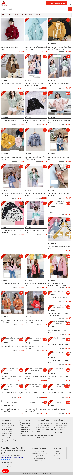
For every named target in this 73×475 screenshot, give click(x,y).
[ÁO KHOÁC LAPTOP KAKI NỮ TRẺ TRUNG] (36, 187)
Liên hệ (58, 458)
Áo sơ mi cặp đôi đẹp (44, 427)
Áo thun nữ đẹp (6, 435)
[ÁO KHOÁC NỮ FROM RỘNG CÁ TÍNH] (12, 340)
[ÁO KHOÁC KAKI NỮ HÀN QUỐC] (13, 77)
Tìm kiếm (70, 9)
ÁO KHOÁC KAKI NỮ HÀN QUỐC (11, 84)
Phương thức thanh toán (39, 456)
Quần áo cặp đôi (42, 420)
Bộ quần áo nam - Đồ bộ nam (28, 435)
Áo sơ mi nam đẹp (25, 425)
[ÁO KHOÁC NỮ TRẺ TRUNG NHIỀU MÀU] (59, 354)
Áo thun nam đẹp (24, 427)
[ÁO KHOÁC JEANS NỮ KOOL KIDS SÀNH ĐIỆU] (12, 187)
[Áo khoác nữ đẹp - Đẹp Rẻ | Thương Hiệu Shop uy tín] (4, 5)
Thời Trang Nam (25, 420)
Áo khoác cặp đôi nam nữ (45, 423)
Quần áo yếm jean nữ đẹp (9, 440)
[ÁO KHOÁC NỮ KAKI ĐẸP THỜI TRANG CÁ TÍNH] (12, 403)
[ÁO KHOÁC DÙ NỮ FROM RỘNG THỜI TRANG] (59, 386)
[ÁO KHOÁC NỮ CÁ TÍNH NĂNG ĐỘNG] (59, 403)
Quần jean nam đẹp (25, 429)
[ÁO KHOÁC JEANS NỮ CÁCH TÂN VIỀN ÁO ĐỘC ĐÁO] (36, 151)
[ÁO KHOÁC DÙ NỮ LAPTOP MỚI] (12, 277)
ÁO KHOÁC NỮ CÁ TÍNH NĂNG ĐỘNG (59, 409)
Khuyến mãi (57, 456)
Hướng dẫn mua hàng (39, 451)
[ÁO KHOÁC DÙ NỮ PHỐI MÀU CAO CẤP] (59, 77)
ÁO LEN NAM (58, 429)
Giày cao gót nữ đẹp (61, 425)
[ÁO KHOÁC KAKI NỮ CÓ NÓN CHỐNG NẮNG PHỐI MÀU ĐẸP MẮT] (59, 41)
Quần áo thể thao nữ (8, 438)
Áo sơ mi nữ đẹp (7, 429)
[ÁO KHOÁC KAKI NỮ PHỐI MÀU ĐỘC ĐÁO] (60, 240)
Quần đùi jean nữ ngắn (8, 425)
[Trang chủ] (3, 15)
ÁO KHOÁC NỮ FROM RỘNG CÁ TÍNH (12, 346)
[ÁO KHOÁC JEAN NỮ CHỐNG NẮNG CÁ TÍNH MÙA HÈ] (36, 403)
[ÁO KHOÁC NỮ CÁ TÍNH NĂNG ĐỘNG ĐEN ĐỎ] (36, 370)
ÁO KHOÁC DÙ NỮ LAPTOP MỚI (11, 283)
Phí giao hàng (39, 460)
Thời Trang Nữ (6, 420)
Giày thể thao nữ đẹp (61, 423)
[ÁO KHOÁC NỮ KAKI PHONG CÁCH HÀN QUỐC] (36, 340)
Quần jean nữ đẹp (7, 431)
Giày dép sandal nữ (61, 427)
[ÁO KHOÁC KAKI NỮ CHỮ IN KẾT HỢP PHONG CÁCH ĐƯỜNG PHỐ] (59, 277)
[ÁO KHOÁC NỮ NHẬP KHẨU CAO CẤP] (13, 114)
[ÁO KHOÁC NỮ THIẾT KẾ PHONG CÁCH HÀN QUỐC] (59, 307)
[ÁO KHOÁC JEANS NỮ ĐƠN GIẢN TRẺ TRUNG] (36, 386)
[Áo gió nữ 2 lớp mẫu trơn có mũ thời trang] (36, 41)
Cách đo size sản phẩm (38, 458)
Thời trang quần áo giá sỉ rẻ (39, 453)
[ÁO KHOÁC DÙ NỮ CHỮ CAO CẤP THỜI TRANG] (36, 314)
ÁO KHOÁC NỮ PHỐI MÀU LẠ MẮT (58, 344)
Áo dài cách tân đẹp (7, 442)
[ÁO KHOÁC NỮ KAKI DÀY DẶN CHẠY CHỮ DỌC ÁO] (36, 277)
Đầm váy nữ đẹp (6, 423)
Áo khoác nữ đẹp (7, 433)
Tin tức (58, 453)
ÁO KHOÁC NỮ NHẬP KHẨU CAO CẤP (12, 120)
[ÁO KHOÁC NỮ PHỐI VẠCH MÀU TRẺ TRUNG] (59, 204)
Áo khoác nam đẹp (25, 423)
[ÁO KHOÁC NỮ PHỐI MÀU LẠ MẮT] (59, 338)
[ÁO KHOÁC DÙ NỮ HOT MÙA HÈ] (59, 291)
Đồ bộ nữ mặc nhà (7, 427)
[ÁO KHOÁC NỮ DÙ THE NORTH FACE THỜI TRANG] (13, 314)
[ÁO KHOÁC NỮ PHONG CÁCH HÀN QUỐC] (36, 224)
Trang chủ (57, 451)
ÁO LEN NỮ (58, 432)
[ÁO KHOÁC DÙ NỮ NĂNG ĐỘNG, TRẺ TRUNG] (12, 386)
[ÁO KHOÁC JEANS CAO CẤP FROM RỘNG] (59, 151)
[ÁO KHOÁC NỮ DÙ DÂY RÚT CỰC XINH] (59, 370)
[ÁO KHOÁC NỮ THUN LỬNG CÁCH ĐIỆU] (36, 114)
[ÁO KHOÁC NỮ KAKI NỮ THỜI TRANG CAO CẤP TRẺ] (36, 77)
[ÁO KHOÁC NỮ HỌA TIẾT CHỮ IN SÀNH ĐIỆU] (13, 224)
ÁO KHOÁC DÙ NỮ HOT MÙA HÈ (57, 297)
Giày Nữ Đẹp (58, 420)
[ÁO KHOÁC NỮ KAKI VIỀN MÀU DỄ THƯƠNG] (59, 187)
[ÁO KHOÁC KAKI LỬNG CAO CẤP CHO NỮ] (16, 151)
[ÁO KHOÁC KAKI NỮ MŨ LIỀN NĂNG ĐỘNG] (59, 114)
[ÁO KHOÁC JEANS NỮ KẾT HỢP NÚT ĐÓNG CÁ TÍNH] (12, 370)
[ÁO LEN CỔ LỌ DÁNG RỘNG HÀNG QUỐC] (13, 41)
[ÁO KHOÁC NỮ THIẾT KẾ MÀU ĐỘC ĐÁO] (59, 324)
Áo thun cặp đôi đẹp (43, 425)
